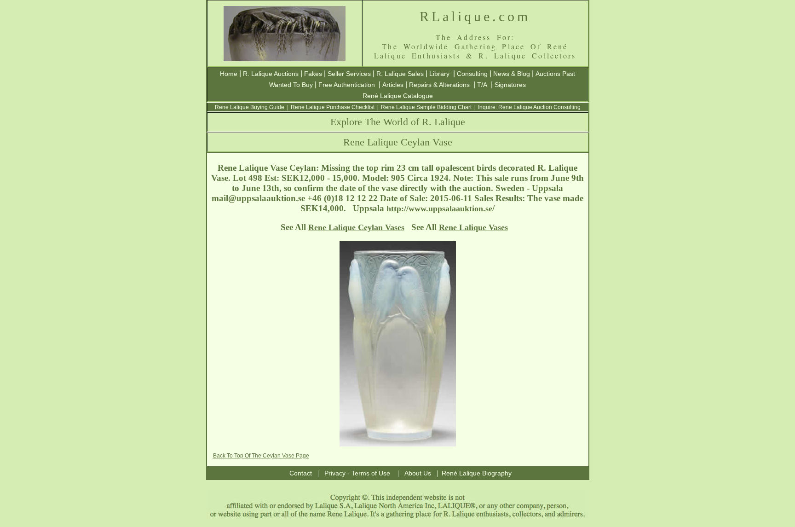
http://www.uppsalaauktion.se (439, 208)
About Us (417, 473)
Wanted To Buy (291, 84)
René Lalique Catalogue (398, 95)
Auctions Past (555, 73)
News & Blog (511, 73)
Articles (392, 84)
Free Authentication (346, 84)
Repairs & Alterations (439, 84)
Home (228, 73)
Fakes (313, 73)
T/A (482, 84)
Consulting (472, 73)
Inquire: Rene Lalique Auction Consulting (529, 107)
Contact (300, 473)
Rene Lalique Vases (473, 227)
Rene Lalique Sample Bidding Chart (426, 107)
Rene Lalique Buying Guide (249, 107)
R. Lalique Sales (400, 73)
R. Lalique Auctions (271, 73)
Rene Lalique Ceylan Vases (356, 227)
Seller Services (349, 73)
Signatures (510, 84)
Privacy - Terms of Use (357, 473)
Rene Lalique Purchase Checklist (332, 107)
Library (439, 73)
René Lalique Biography (477, 473)
